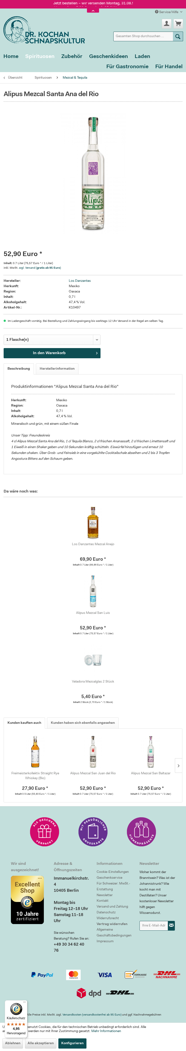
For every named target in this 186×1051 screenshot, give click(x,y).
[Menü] (24, 1003)
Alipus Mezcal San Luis (93, 613)
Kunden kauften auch (24, 723)
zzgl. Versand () (40, 268)
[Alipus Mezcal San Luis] (93, 591)
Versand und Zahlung (112, 907)
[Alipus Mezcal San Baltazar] (150, 752)
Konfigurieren (72, 1043)
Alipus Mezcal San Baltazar (150, 773)
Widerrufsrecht (108, 918)
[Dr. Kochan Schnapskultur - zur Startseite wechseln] (42, 29)
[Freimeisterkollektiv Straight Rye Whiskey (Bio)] (35, 752)
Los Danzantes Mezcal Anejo (93, 544)
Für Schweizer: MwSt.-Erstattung (113, 886)
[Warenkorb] (178, 24)
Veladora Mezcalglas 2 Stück (93, 682)
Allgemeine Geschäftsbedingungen (114, 932)
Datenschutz (106, 912)
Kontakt (102, 901)
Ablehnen (12, 1043)
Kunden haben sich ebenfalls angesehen (83, 723)
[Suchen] (178, 36)
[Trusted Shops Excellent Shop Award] (28, 900)
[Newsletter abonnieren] (171, 926)
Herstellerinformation (57, 369)
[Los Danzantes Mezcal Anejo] (93, 523)
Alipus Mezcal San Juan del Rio (93, 773)
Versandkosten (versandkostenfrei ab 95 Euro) (91, 1014)
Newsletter (105, 895)
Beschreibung (19, 369)
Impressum (105, 941)
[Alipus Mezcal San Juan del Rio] (93, 752)
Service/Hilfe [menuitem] (168, 12)
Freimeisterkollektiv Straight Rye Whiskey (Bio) (35, 776)
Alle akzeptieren (41, 1043)
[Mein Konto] (166, 24)
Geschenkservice (109, 878)
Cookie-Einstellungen (113, 872)
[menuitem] (148, 36)
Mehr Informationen (106, 1031)
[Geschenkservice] (44, 831)
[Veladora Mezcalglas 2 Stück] (93, 660)
